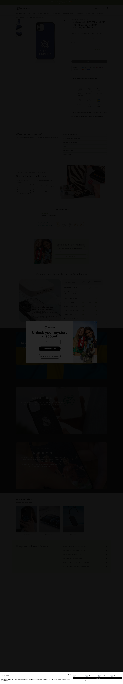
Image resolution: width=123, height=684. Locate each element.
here (7, 680)
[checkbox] (74, 676)
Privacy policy (68, 674)
